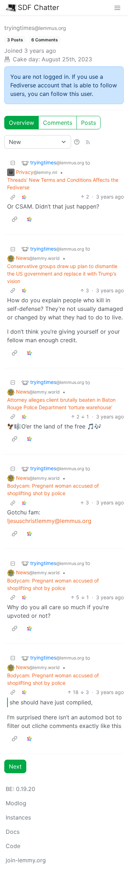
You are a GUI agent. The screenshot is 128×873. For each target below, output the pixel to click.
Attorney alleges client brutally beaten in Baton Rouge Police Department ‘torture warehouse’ (61, 403)
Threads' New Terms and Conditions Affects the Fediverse (62, 183)
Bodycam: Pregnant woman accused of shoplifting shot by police (53, 489)
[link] (24, 196)
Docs (13, 831)
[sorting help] (77, 141)
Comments (57, 122)
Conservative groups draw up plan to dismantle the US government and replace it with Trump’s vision (62, 273)
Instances (18, 817)
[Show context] (12, 196)
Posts (88, 122)
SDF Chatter (38, 7)
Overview (21, 122)
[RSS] (87, 141)
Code (13, 845)
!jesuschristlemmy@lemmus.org (49, 520)
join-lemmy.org (26, 860)
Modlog (16, 803)
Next (15, 766)
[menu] (117, 7)
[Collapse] (12, 162)
